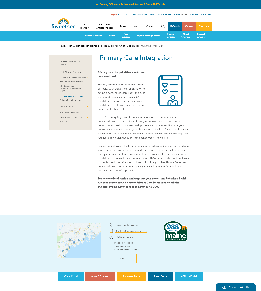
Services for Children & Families (100, 46)
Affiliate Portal (189, 276)
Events (136, 26)
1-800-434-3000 (169, 15)
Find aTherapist (84, 26)
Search (162, 26)
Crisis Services (67, 106)
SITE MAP (123, 258)
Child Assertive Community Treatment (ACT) (70, 88)
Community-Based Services (127, 46)
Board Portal (160, 276)
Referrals (175, 26)
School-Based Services (70, 100)
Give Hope (204, 26)
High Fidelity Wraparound (72, 72)
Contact (150, 26)
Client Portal (71, 276)
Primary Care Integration (71, 96)
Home (62, 46)
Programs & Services (75, 46)
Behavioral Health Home (71, 82)
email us (184, 15)
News (123, 26)
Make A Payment (100, 276)
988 (210, 15)
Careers (189, 26)
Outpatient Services (69, 112)
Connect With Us (239, 287)
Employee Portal (132, 276)
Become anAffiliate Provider (104, 26)
